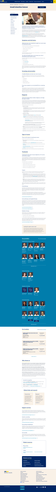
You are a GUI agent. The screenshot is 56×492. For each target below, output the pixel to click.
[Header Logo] (3, 1)
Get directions (42, 341)
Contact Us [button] (22, 489)
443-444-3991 (43, 335)
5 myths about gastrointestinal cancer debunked (27, 447)
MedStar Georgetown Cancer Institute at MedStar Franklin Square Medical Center (30, 349)
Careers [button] (43, 1)
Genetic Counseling (37, 462)
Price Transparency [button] (23, 480)
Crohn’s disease (26, 61)
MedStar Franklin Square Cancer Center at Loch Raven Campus (30, 333)
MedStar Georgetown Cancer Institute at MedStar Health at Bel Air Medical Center (30, 341)
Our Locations (12, 25)
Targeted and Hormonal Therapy (38, 465)
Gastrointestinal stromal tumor (26, 146)
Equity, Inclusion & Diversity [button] (24, 473)
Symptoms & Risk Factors (14, 16)
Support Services (13, 30)
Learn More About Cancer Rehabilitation (27, 430)
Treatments (12, 22)
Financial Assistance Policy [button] (24, 474)
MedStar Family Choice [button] (39, 475)
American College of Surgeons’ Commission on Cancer (29, 382)
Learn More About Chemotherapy (26, 196)
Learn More (26, 403)
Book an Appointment (30, 320)
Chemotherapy (25, 460)
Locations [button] (27, 1)
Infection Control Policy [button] (23, 475)
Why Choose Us (13, 27)
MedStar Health (11, 4)
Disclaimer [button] (22, 472)
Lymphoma (24, 147)
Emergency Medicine (37, 460)
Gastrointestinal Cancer (26, 462)
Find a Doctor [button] (23, 1)
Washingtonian (36, 384)
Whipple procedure (35, 176)
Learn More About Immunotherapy (27, 207)
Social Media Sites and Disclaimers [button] (25, 481)
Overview (12, 14)
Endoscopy (24, 116)
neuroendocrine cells (33, 142)
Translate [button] (23, 482)
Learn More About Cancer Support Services (28, 414)
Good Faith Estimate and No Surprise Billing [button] (41, 474)
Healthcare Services (16, 4)
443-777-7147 (43, 351)
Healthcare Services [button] (17, 1)
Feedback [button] (37, 473)
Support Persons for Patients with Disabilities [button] (41, 481)
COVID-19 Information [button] (39, 471)
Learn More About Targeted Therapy (27, 208)
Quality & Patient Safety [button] (39, 480)
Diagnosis (12, 19)
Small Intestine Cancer (21, 4)
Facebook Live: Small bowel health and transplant (28, 452)
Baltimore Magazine (29, 384)
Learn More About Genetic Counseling (27, 422)
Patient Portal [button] (31, 1)
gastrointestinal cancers (25, 35)
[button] (51, 1)
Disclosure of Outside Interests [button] (40, 472)
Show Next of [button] (33, 266)
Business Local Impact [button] (23, 471)
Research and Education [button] (37, 1)
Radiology (24, 465)
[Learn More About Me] (22, 258)
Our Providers (12, 24)
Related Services (13, 33)
